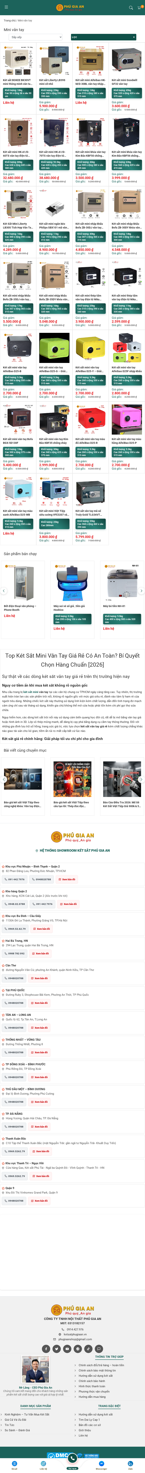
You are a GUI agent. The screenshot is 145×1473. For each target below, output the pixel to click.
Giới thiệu (85, 1430)
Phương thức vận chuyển (94, 1391)
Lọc (74, 37)
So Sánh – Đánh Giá (17, 1430)
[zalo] (99, 1349)
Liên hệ (83, 1435)
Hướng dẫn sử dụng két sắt (96, 1375)
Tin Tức (9, 1425)
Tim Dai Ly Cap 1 (89, 1419)
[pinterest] (78, 1349)
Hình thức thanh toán (92, 1386)
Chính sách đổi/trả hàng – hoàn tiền (101, 1365)
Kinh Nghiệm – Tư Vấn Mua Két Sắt (27, 1414)
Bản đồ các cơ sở (90, 1425)
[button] (131, 8)
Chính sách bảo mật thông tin (97, 1370)
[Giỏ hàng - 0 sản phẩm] (139, 8)
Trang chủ (10, 20)
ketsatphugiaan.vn (75, 1334)
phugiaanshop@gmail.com (75, 1339)
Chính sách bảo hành (92, 1381)
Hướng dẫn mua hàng (92, 1397)
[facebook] (46, 1349)
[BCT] (60, 1457)
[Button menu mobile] (6, 7)
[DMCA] (87, 1457)
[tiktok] (88, 1349)
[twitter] (56, 1349)
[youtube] (67, 1349)
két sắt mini (30, 692)
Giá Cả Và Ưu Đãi (15, 1419)
